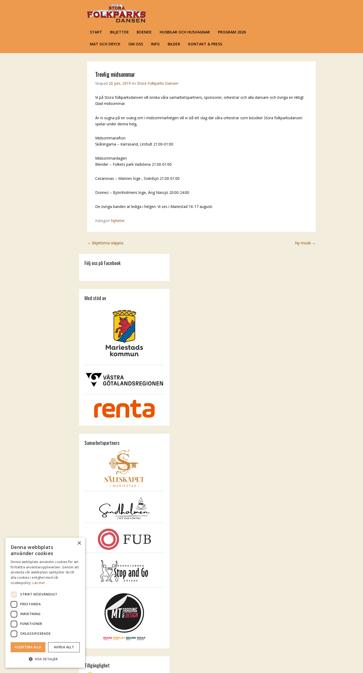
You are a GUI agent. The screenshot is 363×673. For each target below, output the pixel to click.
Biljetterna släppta (105, 242)
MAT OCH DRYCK (105, 43)
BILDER (174, 43)
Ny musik (305, 242)
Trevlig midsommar (115, 74)
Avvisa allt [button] (64, 647)
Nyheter (118, 220)
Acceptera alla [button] (28, 647)
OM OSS (135, 43)
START (96, 32)
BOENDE (144, 32)
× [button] (79, 543)
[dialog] (45, 603)
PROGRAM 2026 (232, 32)
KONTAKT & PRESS (205, 43)
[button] (45, 659)
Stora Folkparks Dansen (157, 83)
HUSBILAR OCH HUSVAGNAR (185, 32)
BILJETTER (119, 32)
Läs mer (38, 583)
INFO (155, 43)
